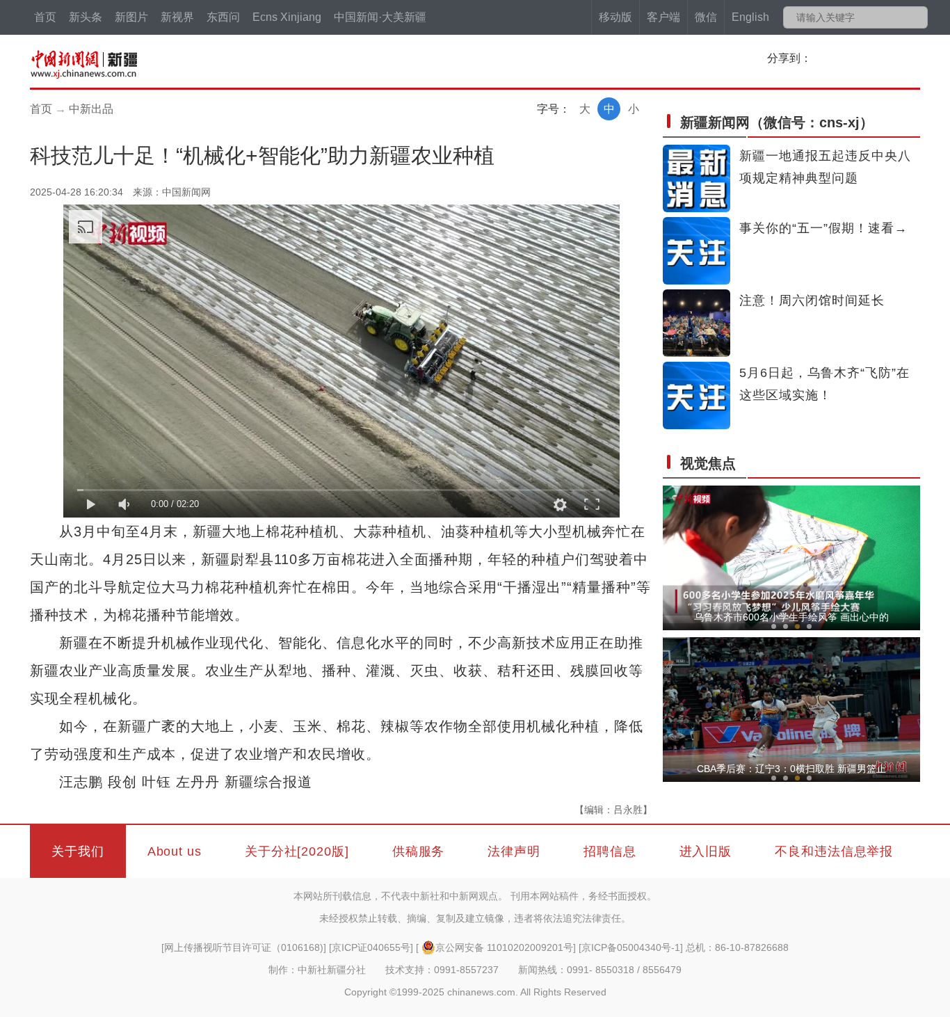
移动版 (615, 17)
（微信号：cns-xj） (776, 122)
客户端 (663, 17)
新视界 (177, 17)
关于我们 (77, 851)
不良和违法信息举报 (834, 851)
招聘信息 (609, 851)
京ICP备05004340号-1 (630, 947)
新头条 (85, 17)
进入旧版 (705, 851)
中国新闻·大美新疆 (380, 17)
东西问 (223, 17)
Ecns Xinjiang (286, 17)
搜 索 (916, 17)
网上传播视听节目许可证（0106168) (243, 947)
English (750, 17)
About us (174, 851)
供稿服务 (418, 851)
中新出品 (91, 109)
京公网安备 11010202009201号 (504, 947)
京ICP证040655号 (371, 947)
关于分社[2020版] (297, 851)
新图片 (131, 17)
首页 (45, 17)
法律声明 (514, 851)
